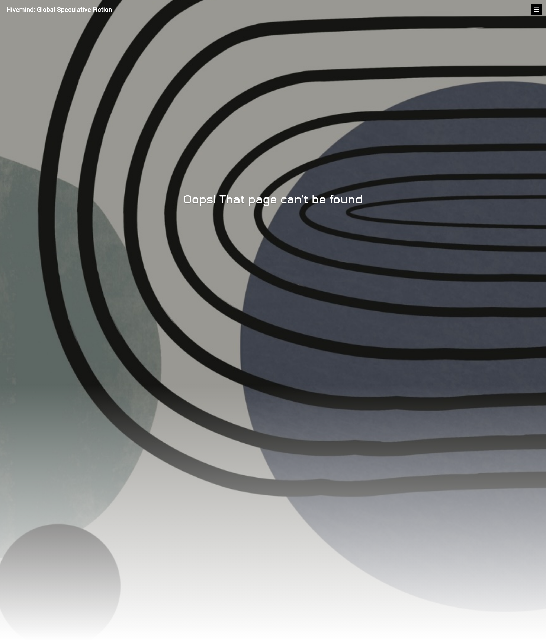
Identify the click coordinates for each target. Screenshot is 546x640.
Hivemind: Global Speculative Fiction (59, 9)
